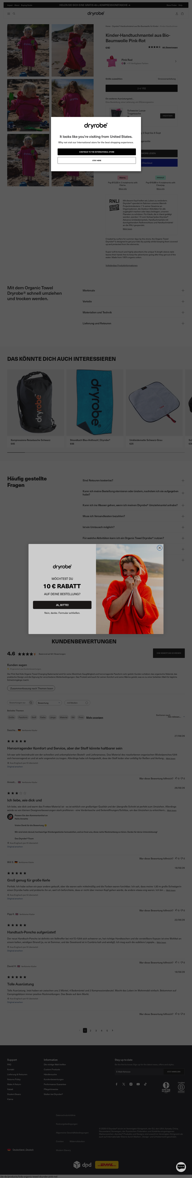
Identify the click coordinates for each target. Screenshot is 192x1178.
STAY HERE (96, 160)
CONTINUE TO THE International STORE (96, 152)
